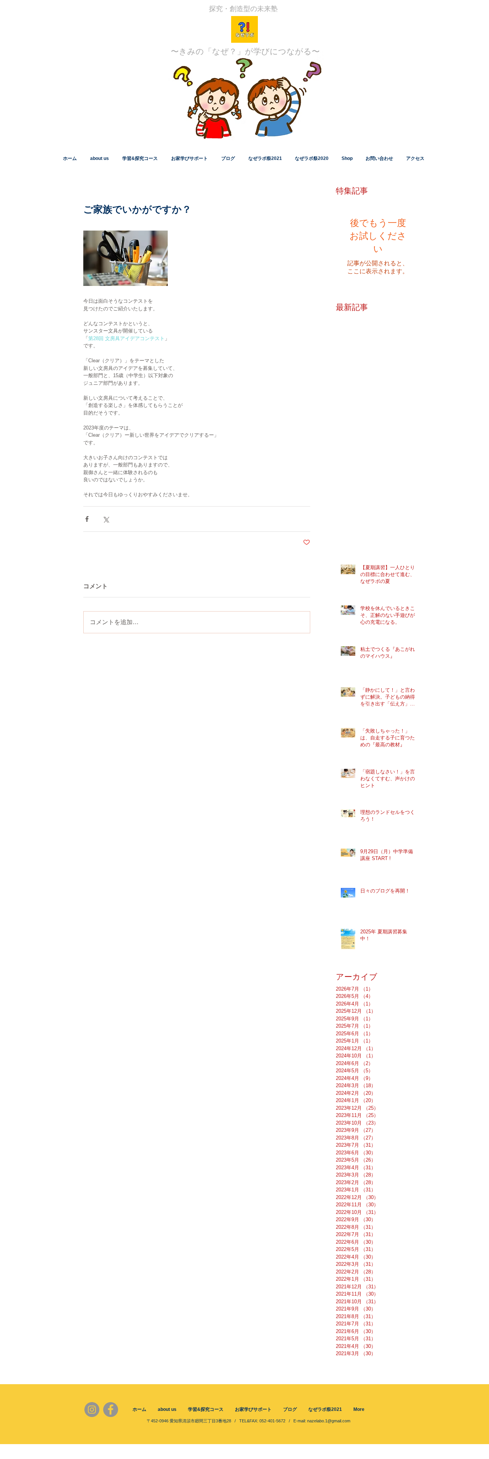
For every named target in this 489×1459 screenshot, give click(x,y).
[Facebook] (110, 1409)
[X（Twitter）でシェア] (105, 519)
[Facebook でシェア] (87, 519)
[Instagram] (91, 1409)
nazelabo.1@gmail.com (328, 1421)
